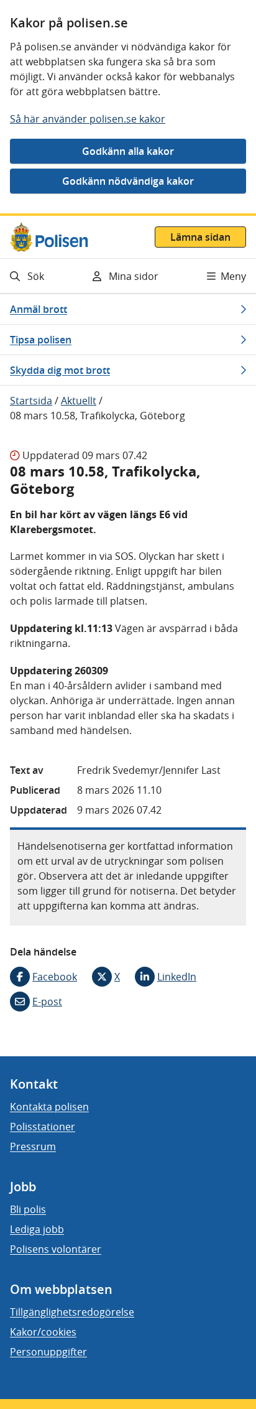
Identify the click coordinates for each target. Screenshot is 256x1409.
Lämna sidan (200, 237)
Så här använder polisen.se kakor (87, 119)
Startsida (31, 400)
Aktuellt (78, 400)
